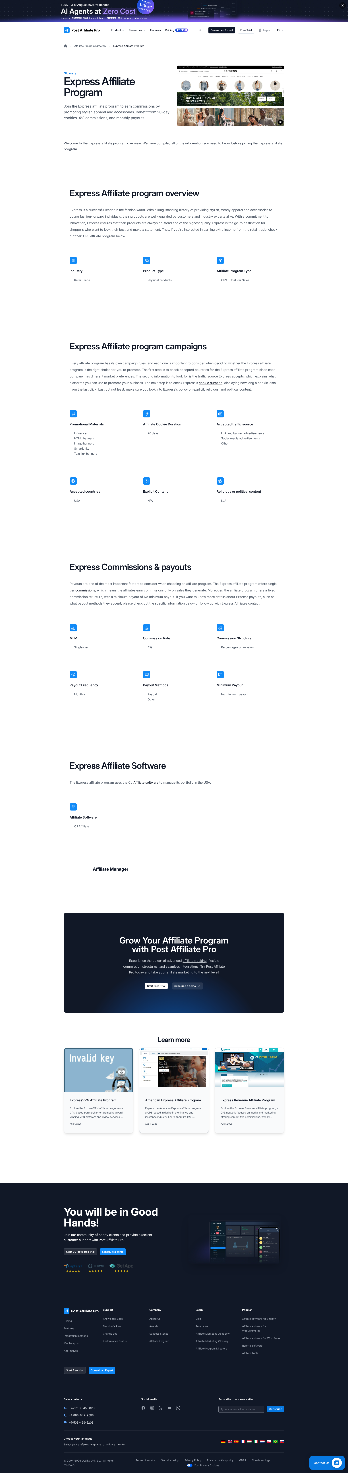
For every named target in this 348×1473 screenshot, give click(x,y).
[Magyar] (249, 1441)
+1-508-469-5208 (81, 1422)
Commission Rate (156, 638)
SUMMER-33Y (114, 18)
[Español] (236, 1441)
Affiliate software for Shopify (259, 1318)
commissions (85, 590)
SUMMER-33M (80, 18)
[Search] (202, 30)
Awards (153, 1326)
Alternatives (71, 1350)
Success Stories (158, 1333)
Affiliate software (145, 782)
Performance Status (115, 1341)
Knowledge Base (113, 1318)
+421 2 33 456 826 (82, 1408)
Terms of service (145, 1460)
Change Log (110, 1333)
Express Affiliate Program (128, 45)
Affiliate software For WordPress (261, 1338)
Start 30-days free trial (80, 1251)
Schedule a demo (185, 985)
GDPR (242, 1460)
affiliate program (105, 106)
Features (69, 1328)
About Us (154, 1318)
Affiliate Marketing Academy (213, 1333)
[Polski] (269, 1441)
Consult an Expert (222, 30)
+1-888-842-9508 (81, 1415)
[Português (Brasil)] (275, 1441)
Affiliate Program (159, 1341)
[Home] (65, 46)
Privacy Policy (193, 1460)
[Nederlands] (262, 1441)
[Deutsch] (223, 1441)
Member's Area (112, 1326)
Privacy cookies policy (220, 1460)
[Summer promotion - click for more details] (174, 11)
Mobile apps (71, 1343)
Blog (198, 1318)
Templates (202, 1326)
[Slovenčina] (282, 1441)
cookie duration (210, 383)
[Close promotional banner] (342, 5)
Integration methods (76, 1335)
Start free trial (74, 1370)
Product (116, 30)
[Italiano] (256, 1441)
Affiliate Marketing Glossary (212, 1341)
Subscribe (275, 1409)
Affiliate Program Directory (90, 45)
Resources (135, 30)
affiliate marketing (180, 972)
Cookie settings (261, 1460)
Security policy (170, 1460)
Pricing (68, 1320)
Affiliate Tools (250, 1353)
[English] (230, 1441)
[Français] (243, 1441)
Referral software (252, 1345)
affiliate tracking (195, 961)
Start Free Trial (156, 985)
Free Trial (246, 30)
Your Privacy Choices (206, 1465)
